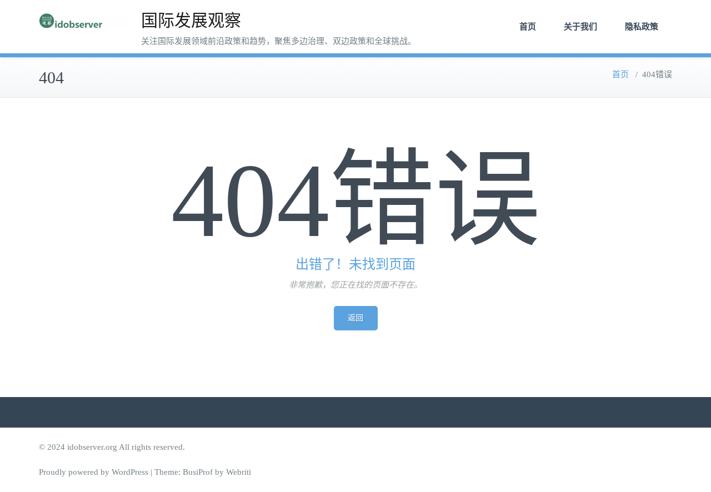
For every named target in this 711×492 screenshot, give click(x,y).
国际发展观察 (191, 20)
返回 (356, 318)
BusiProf (198, 472)
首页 (527, 26)
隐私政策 (641, 26)
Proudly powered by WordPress (93, 472)
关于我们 (580, 26)
